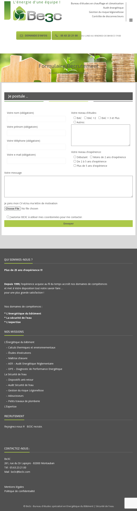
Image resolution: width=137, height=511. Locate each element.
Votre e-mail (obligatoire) (21, 154)
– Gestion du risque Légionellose (25, 390)
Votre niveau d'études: (84, 112)
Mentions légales (14, 486)
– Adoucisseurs (15, 395)
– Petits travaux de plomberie (23, 401)
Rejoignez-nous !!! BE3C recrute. (23, 426)
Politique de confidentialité (19, 491)
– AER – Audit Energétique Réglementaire (30, 363)
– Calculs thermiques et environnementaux (30, 347)
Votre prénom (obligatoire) (22, 126)
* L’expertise (12, 322)
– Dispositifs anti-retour (19, 379)
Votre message (13, 172)
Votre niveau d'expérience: (86, 152)
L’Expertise (10, 406)
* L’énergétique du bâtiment (22, 313)
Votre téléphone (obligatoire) (23, 140)
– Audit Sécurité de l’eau (20, 385)
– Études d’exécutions (18, 352)
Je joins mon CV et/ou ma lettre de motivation (30, 203)
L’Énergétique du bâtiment (19, 342)
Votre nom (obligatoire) (20, 112)
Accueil (53, 73)
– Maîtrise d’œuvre (16, 358)
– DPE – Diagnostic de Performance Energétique (34, 369)
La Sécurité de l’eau (15, 374)
